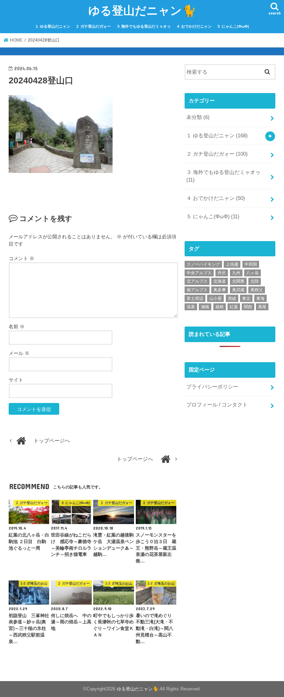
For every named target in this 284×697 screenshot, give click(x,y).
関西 (248, 306)
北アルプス (197, 281)
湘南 (205, 306)
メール (19, 353)
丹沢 (222, 272)
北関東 (238, 281)
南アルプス (197, 289)
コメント (21, 258)
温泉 (191, 306)
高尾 (262, 306)
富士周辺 (195, 298)
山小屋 (215, 298)
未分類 (198, 117)
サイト (16, 380)
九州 (236, 272)
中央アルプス (199, 272)
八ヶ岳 (252, 272)
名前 (17, 326)
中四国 (251, 264)
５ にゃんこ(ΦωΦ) (233, 26)
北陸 (254, 281)
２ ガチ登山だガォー (93, 26)
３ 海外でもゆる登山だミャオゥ (143, 26)
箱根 (219, 306)
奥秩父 (256, 289)
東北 (246, 298)
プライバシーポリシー (212, 386)
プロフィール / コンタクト (217, 404)
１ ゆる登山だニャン (52, 26)
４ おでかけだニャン (194, 26)
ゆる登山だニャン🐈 (142, 10)
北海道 (219, 281)
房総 (232, 298)
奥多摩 (219, 289)
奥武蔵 (238, 289)
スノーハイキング (203, 264)
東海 (260, 298)
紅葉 (234, 306)
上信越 (232, 264)
